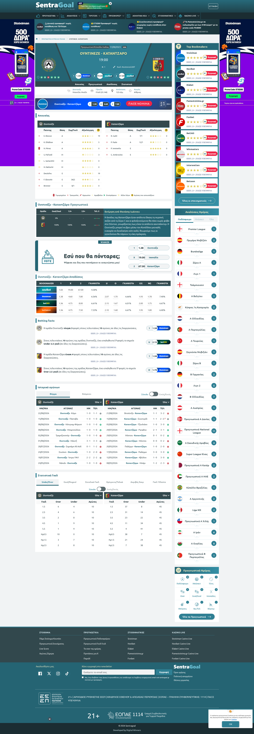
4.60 (70, 296)
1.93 (141, 296)
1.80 (150, 310)
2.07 (107, 296)
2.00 (141, 303)
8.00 (81, 303)
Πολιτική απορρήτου (183, 676)
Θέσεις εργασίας (181, 680)
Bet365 (190, 133)
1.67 (116, 303)
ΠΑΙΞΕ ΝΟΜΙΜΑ (139, 103)
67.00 (80, 289)
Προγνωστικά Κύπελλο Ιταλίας (95, 47)
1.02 (61, 289)
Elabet (190, 84)
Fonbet (190, 117)
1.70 (116, 296)
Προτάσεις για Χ (91, 653)
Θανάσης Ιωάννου (130, 211)
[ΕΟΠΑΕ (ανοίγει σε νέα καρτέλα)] (137, 715)
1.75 (150, 303)
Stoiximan (192, 52)
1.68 (116, 310)
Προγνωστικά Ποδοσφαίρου (97, 638)
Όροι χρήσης (180, 672)
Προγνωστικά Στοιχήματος (51, 643)
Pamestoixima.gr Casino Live (185, 653)
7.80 (81, 296)
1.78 (150, 296)
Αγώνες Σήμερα (46, 653)
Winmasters (193, 149)
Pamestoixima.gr (195, 100)
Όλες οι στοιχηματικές (194, 200)
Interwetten (193, 165)
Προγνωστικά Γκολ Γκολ (95, 643)
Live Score (44, 648)
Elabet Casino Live (180, 648)
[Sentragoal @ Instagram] (58, 673)
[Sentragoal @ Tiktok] (67, 673)
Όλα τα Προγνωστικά (195, 616)
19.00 (70, 289)
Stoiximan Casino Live (182, 638)
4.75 (70, 303)
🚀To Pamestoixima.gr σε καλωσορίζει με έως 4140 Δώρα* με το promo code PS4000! (200, 24)
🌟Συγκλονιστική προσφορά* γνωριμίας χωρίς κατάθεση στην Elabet (151, 24)
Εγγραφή (164, 672)
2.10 (107, 310)
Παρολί (87, 658)
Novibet (191, 68)
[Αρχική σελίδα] (37, 39)
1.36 (61, 303)
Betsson (191, 181)
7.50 (81, 310)
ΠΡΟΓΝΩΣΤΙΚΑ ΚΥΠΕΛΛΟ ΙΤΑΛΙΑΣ (53, 39)
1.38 (61, 296)
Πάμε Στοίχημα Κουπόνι (50, 638)
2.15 (107, 303)
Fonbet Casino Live (181, 658)
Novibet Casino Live (181, 643)
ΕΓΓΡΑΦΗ (213, 6)
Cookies (234, 719)
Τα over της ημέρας (92, 648)
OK (230, 724)
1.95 (141, 310)
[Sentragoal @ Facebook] (40, 673)
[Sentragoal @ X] (49, 673)
